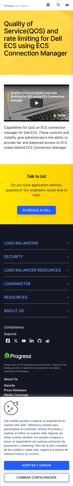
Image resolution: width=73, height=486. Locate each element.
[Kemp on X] (16, 341)
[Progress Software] (18, 356)
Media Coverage (16, 395)
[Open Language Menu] (48, 5)
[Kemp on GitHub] (39, 341)
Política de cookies (26, 454)
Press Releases (15, 390)
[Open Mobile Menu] (67, 5)
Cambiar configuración (36, 477)
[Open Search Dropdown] (58, 5)
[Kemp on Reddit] (47, 341)
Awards (9, 385)
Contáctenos (14, 327)
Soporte (10, 334)
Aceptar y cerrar (36, 465)
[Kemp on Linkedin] (31, 341)
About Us (11, 379)
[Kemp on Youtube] (24, 341)
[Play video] (36, 103)
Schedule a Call (36, 210)
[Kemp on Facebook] (8, 341)
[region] (36, 441)
